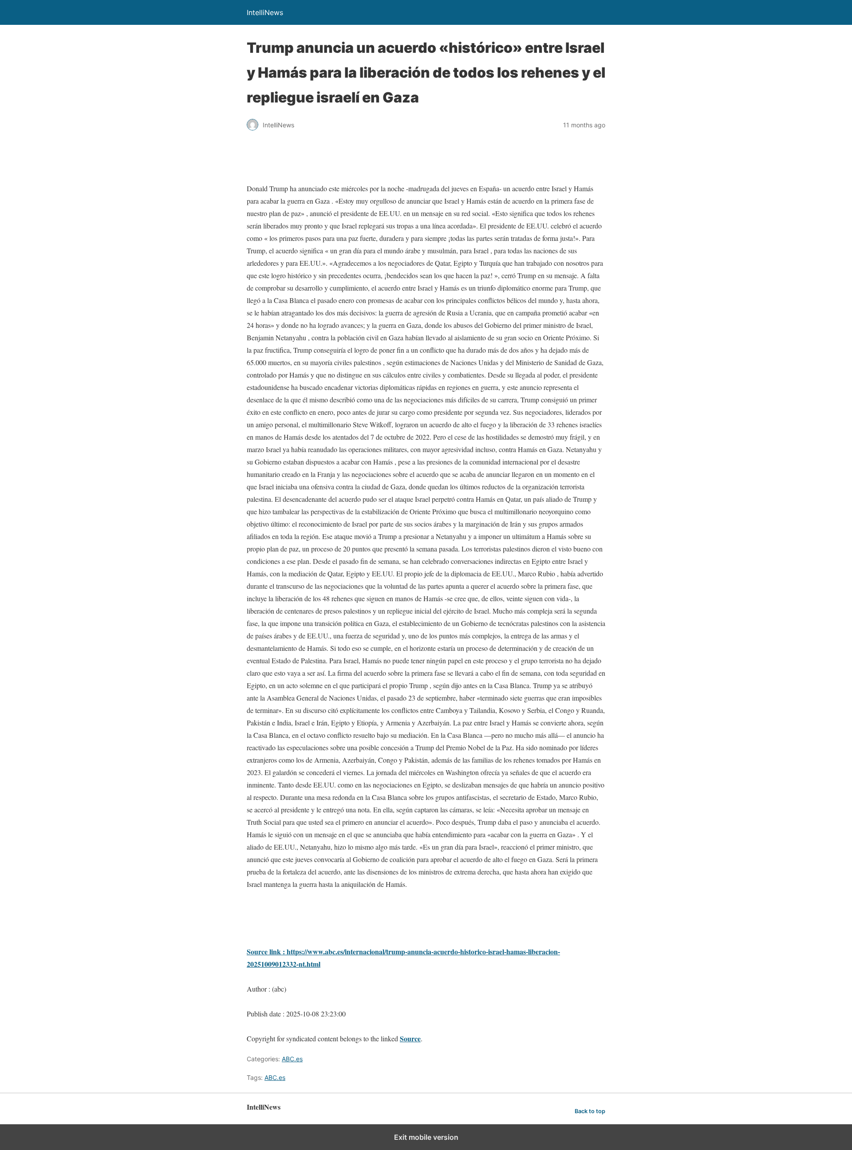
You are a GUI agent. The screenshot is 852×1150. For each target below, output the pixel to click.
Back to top (590, 1111)
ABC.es (292, 1059)
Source (410, 1038)
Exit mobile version (426, 1137)
